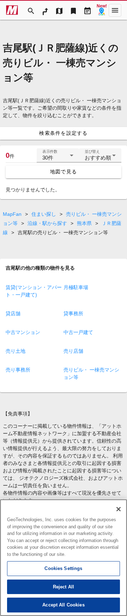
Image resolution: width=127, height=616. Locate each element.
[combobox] (57, 158)
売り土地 (15, 351)
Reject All (63, 586)
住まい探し (43, 214)
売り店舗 (73, 351)
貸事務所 (73, 313)
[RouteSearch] (45, 10)
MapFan (12, 214)
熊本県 (84, 223)
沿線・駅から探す (47, 223)
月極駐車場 (76, 287)
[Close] (118, 509)
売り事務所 (18, 370)
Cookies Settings (63, 568)
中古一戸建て (78, 332)
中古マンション (23, 332)
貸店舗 (13, 313)
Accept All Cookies (63, 605)
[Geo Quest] (102, 10)
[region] (63, 557)
